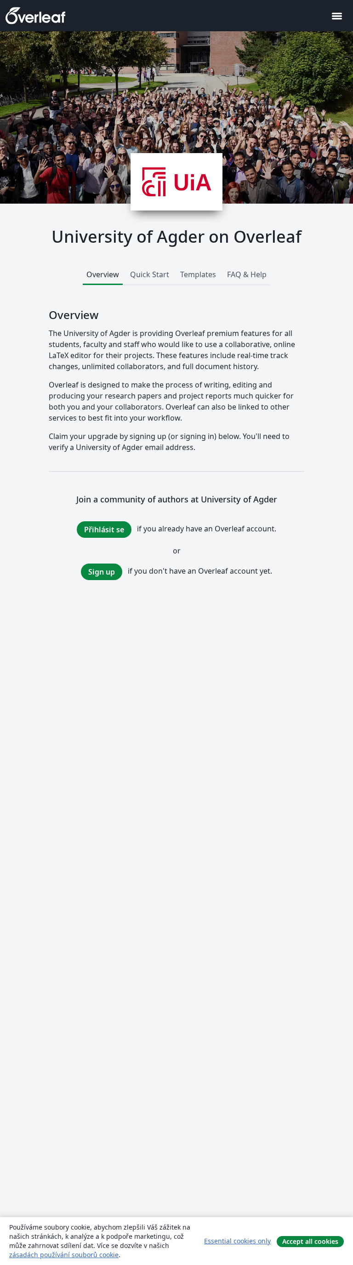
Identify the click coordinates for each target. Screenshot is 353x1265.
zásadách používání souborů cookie (64, 1254)
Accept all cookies (310, 1241)
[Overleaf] (35, 15)
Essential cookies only (237, 1241)
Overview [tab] (102, 274)
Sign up (101, 572)
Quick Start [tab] (149, 274)
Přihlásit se (104, 529)
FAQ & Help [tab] (247, 274)
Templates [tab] (198, 274)
